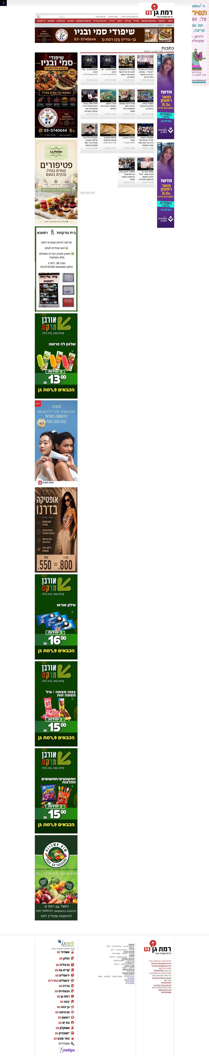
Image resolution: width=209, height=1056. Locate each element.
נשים (100, 976)
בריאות (116, 964)
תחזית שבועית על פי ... (90, 74)
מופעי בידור (116, 953)
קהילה (128, 21)
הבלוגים (61, 21)
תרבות (132, 953)
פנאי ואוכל (130, 971)
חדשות (161, 21)
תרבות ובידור (99, 21)
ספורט (70, 21)
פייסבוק (41, 21)
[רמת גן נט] (155, 955)
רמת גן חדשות (129, 980)
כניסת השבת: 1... (128, 143)
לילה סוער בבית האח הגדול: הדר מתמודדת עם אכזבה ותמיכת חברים (90, 108)
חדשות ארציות (128, 973)
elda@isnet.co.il (164, 990)
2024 (83, 193)
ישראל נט (130, 978)
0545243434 (159, 971)
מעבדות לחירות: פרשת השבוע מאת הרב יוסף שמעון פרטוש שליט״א (90, 142)
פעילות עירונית (121, 950)
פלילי (136, 21)
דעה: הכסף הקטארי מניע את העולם (108, 106)
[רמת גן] (156, 18)
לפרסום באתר (101, 17)
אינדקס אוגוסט (148, 21)
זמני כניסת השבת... (109, 143)
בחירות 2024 (129, 976)
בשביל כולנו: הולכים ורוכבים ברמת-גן (146, 106)
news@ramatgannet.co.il (161, 963)
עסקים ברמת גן (119, 960)
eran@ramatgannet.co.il (161, 966)
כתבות (160, 25)
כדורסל (112, 957)
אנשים (168, 25)
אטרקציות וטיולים (128, 964)
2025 (88, 193)
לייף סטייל (130, 962)
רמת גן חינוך (129, 982)
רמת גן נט (169, 51)
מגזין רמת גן (157, 51)
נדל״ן (111, 21)
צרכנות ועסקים (83, 21)
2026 (93, 193)
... (152, 111)
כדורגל (131, 957)
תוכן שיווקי (130, 960)
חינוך (119, 21)
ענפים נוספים (122, 957)
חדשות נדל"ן (117, 946)
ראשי (170, 21)
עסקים (51, 21)
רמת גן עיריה (129, 983)
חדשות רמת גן (129, 946)
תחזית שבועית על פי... (108, 74)
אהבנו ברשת (117, 976)
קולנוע (125, 953)
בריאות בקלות (128, 969)
